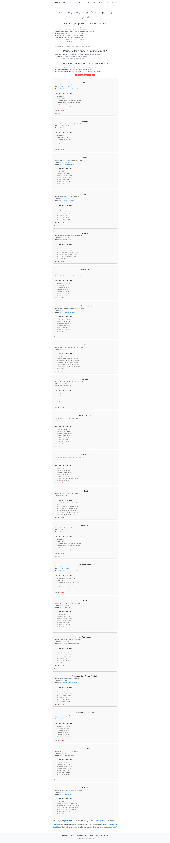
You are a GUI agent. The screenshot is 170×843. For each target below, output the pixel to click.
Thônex (94, 827)
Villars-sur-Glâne (108, 827)
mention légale (95, 839)
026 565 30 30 (65, 792)
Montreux (55, 827)
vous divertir (78, 821)
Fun (95, 2)
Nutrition (101, 2)
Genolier (91, 826)
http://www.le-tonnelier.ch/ (67, 755)
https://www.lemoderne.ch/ (67, 164)
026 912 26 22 (65, 274)
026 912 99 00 (65, 495)
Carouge (55, 826)
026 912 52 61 (65, 198)
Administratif (82, 2)
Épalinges (75, 826)
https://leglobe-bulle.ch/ (66, 719)
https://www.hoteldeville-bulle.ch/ (68, 682)
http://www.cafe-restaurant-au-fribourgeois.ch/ (72, 570)
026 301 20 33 (65, 420)
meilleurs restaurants (100, 820)
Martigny (111, 826)
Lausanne (106, 826)
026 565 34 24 (65, 310)
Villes (108, 2)
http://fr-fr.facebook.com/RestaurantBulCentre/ (72, 276)
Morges (63, 827)
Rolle (85, 827)
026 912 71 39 (65, 568)
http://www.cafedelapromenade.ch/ (69, 127)
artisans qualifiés (67, 820)
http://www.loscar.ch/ (65, 385)
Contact (114, 2)
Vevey (98, 827)
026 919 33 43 (65, 605)
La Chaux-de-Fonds (98, 826)
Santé (86, 835)
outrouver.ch (78, 838)
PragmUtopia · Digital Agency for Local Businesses (82, 839)
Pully (78, 827)
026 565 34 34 (65, 717)
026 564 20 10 (65, 162)
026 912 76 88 (65, 641)
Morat (59, 827)
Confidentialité (102, 839)
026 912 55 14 (65, 237)
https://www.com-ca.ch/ (66, 239)
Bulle (116, 824)
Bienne (112, 824)
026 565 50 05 (65, 680)
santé (104, 821)
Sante (89, 2)
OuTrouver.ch (57, 824)
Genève (87, 826)
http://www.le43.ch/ (65, 607)
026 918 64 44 (65, 529)
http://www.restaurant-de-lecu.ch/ (69, 88)
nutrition (109, 821)
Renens (81, 827)
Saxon (88, 827)
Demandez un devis (85, 75)
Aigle (106, 824)
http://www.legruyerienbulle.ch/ (68, 200)
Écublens (70, 826)
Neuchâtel (68, 827)
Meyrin (114, 826)
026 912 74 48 (65, 125)
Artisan (65, 2)
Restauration (73, 2)
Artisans (72, 835)
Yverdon (114, 827)
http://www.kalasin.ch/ (66, 794)
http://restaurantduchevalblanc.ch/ (69, 531)
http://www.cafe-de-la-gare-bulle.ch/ (69, 643)
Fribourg (80, 826)
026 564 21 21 (65, 459)
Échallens (65, 826)
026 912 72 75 (65, 349)
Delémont (60, 826)
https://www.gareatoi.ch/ (66, 461)
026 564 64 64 (65, 753)
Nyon (72, 827)
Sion (91, 827)
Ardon (109, 824)
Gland (83, 826)
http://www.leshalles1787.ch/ (67, 312)
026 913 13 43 (65, 383)
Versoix (101, 827)
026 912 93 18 (65, 86)
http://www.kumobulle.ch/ (66, 422)
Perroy (75, 827)
